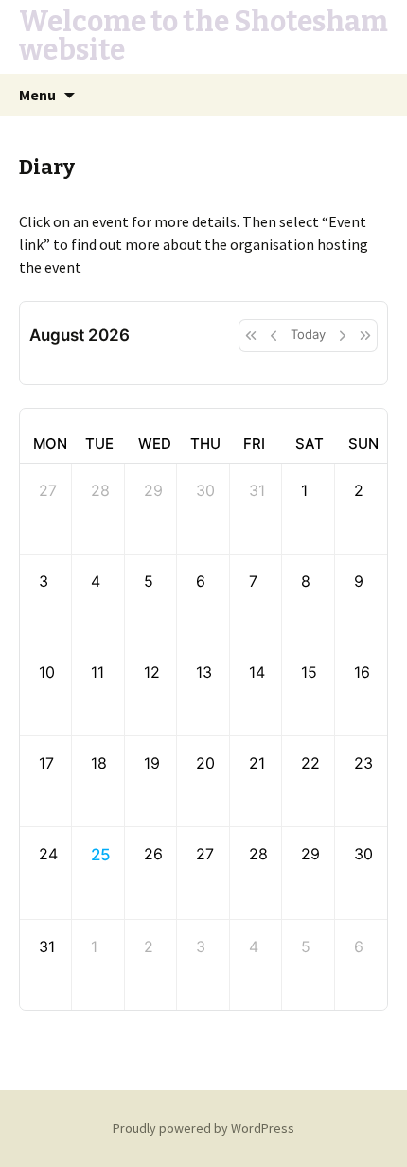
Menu (37, 94)
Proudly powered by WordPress (203, 1128)
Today (308, 334)
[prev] (273, 335)
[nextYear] (366, 335)
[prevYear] (250, 335)
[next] (342, 335)
